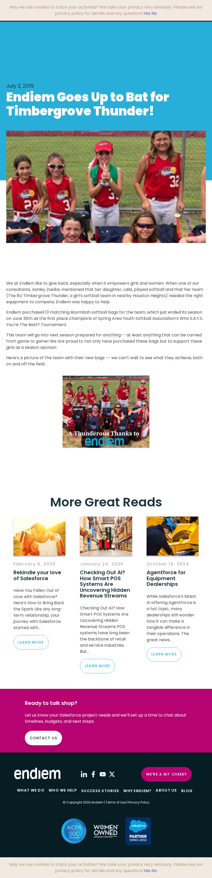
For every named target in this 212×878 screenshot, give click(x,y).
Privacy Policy (138, 802)
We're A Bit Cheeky (166, 774)
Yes (146, 13)
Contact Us (43, 738)
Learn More (31, 642)
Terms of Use (116, 802)
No (154, 13)
